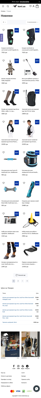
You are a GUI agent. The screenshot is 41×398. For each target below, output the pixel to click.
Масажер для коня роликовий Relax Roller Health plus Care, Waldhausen (10, 202)
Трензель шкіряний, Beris (9, 322)
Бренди (23, 376)
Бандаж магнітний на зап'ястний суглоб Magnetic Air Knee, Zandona (10, 49)
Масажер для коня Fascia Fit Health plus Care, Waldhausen (9, 171)
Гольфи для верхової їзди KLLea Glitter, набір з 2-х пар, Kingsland (10, 110)
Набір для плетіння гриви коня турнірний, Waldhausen (10, 232)
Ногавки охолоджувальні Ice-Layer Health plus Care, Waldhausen (9, 263)
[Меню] (3, 6)
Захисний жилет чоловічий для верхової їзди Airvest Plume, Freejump (29, 141)
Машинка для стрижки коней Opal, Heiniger (30, 202)
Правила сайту (25, 379)
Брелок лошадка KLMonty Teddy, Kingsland (8, 79)
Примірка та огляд (6, 379)
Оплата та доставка (6, 376)
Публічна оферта (5, 386)
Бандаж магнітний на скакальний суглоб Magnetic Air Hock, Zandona (30, 49)
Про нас (3, 373)
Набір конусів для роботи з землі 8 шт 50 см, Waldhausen (30, 232)
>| (27, 281)
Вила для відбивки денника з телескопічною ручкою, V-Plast (30, 79)
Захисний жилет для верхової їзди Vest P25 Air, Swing (30, 110)
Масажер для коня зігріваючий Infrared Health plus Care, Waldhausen (29, 171)
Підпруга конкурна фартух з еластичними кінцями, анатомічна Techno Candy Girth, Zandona (30, 263)
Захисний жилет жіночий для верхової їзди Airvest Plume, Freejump (9, 141)
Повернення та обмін (7, 383)
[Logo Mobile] (19, 6)
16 (3, 22)
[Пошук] (8, 6)
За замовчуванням (32, 22)
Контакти (24, 383)
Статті (23, 373)
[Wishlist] (3, 30)
